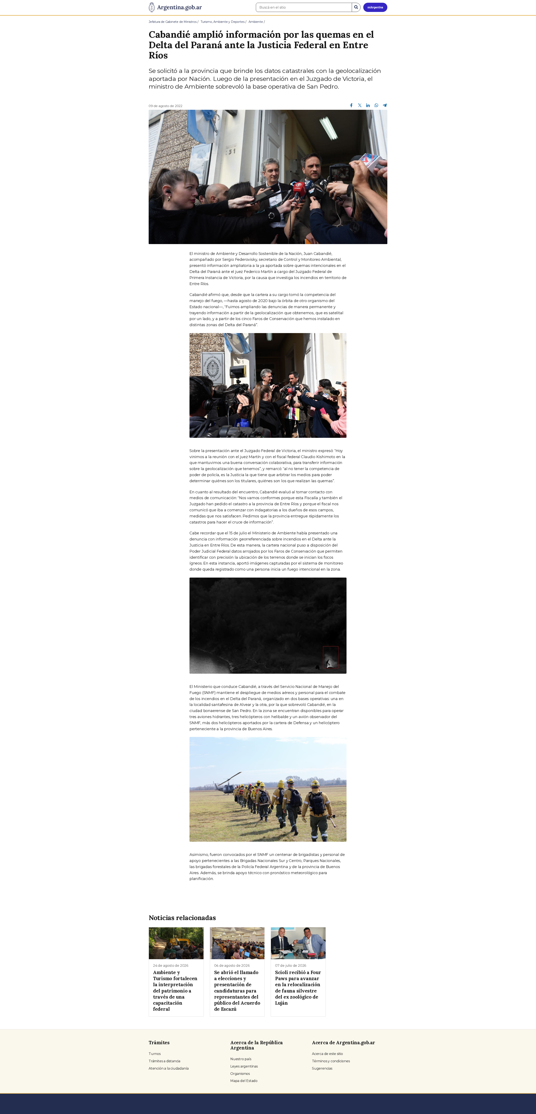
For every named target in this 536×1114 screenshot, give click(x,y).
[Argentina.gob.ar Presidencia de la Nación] (175, 7)
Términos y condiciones (331, 1061)
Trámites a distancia (164, 1061)
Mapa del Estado (244, 1081)
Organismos (240, 1074)
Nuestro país (240, 1059)
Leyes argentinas (244, 1066)
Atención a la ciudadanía (169, 1068)
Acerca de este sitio (327, 1054)
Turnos (155, 1054)
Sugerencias (322, 1068)
